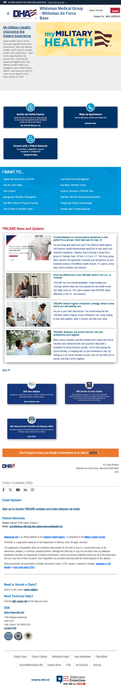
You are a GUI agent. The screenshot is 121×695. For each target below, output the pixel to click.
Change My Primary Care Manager (76, 203)
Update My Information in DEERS (18, 179)
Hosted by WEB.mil (40, 679)
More (5, 370)
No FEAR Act (82, 664)
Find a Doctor (9, 191)
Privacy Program (39, 656)
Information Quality (60, 656)
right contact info (19, 601)
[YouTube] (18, 490)
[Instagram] (32, 490)
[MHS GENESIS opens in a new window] (113, 16)
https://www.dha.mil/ (14, 612)
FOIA (68, 664)
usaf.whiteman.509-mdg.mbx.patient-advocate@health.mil (36, 526)
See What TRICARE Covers (73, 185)
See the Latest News (12, 185)
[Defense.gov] (8, 635)
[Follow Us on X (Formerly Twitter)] (10, 490)
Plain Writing (101, 656)
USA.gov (97, 664)
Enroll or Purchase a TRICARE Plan (76, 191)
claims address (31, 589)
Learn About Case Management (74, 179)
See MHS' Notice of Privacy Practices (20, 203)
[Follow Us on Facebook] (3, 490)
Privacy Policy (20, 656)
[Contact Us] (99, 16)
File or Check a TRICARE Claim (18, 209)
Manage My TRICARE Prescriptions (19, 197)
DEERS (93, 453)
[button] (58, 2)
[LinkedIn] (25, 490)
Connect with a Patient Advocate (75, 209)
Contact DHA (10, 628)
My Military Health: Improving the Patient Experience (17, 31)
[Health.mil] (18, 635)
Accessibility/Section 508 (31, 664)
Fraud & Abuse (54, 664)
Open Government (82, 656)
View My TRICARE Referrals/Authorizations (80, 197)
